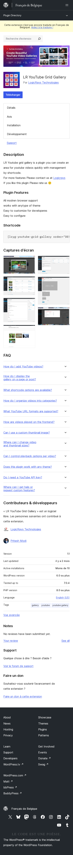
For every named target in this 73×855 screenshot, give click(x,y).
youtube (45, 605)
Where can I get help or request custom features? (19, 488)
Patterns (43, 735)
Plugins (42, 729)
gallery (35, 605)
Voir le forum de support (18, 666)
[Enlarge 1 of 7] (30, 260)
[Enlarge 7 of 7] (65, 312)
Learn (6, 746)
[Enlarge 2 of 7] (30, 281)
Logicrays (59, 178)
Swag (43, 764)
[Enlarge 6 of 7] (65, 281)
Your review (10, 640)
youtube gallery (60, 605)
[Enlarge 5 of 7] (65, 260)
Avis (9, 116)
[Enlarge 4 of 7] (30, 329)
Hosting (8, 729)
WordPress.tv (13, 764)
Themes (43, 723)
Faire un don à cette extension (22, 696)
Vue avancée (11, 615)
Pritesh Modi (18, 540)
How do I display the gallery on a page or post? (19, 378)
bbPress (10, 787)
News (7, 723)
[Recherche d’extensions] (39, 38)
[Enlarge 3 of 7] (30, 302)
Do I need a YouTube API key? (22, 477)
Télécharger (13, 94)
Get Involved (46, 746)
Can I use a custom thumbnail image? (26, 432)
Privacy (8, 735)
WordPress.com (14, 775)
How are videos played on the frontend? (28, 422)
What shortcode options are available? (27, 390)
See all (65, 640)
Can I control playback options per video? (29, 456)
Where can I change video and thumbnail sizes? (19, 444)
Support (12, 143)
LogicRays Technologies (43, 82)
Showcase (44, 717)
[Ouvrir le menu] (67, 5)
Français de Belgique (24, 808)
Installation (14, 125)
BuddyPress (12, 793)
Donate (44, 758)
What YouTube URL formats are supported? (30, 411)
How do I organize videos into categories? (30, 400)
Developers (10, 758)
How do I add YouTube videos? (23, 366)
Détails (11, 107)
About (7, 717)
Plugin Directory (12, 15)
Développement (17, 134)
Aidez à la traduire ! (42, 27)
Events (42, 752)
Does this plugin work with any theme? (27, 466)
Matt (8, 781)
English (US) (63, 597)
